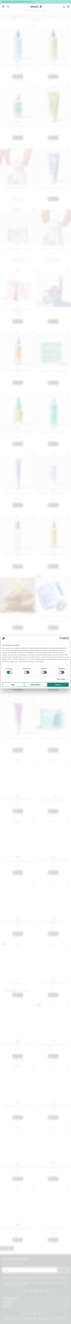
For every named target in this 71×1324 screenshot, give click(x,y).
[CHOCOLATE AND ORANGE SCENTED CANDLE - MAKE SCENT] (17, 900)
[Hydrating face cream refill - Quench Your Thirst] (53, 227)
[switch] (26, 672)
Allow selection (35, 684)
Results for (29, 9)
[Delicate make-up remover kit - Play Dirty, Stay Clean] (53, 716)
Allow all (58, 684)
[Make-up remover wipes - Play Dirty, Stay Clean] (53, 349)
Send (61, 1270)
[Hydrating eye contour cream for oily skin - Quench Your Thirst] (17, 471)
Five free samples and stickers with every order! (17, 1)
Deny (13, 684)
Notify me (16, 199)
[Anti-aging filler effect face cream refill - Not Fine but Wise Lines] (17, 165)
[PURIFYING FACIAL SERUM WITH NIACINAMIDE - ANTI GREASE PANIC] (17, 410)
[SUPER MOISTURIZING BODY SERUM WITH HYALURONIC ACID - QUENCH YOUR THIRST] (17, 43)
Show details (61, 679)
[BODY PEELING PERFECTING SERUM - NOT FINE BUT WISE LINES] (17, 1023)
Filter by (51, 16)
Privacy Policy (24, 1278)
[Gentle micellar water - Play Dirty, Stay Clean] (53, 410)
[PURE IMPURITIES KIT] (53, 1206)
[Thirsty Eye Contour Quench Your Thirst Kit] (53, 288)
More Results (6, 1248)
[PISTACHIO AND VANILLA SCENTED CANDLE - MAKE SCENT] (17, 594)
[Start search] (43, 11)
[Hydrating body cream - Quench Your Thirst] (53, 165)
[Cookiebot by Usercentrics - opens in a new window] (61, 638)
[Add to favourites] (32, 26)
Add (15, 76)
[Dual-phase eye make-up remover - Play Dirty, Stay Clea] (17, 104)
